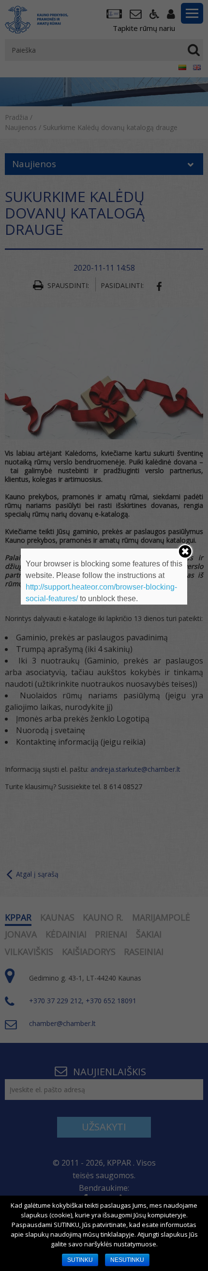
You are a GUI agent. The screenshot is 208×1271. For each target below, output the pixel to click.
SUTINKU (80, 1260)
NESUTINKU (127, 1260)
